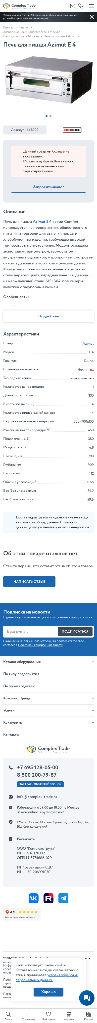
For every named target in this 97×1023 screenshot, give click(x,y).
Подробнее (48, 316)
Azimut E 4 (42, 222)
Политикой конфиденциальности (40, 645)
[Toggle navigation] (91, 5)
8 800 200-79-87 (36, 775)
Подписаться (75, 631)
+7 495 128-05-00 (37, 767)
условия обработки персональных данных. (47, 977)
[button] (47, 116)
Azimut (88, 343)
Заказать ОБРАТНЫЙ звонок (40, 784)
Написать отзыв (29, 581)
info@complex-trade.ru (37, 797)
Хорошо (48, 992)
